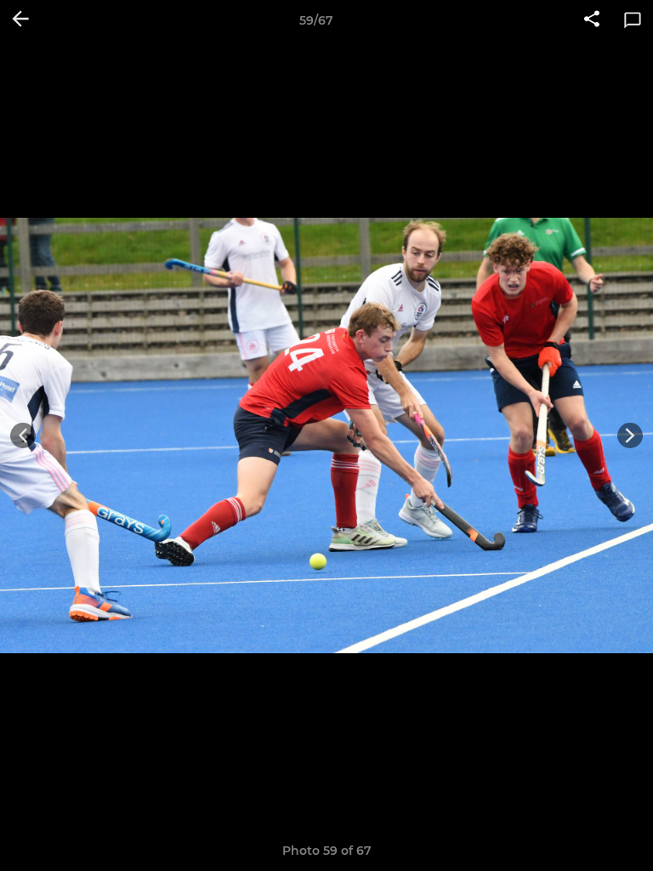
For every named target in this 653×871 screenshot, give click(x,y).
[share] (592, 20)
